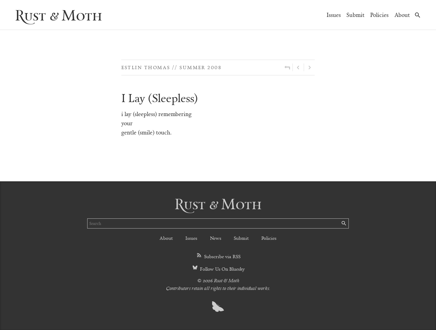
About (402, 15)
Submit (355, 15)
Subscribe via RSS (222, 256)
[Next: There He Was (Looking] (309, 67)
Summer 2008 (200, 67)
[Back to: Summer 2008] (287, 67)
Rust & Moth (58, 14)
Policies (379, 15)
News (215, 237)
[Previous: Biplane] (298, 67)
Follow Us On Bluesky (222, 268)
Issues (334, 15)
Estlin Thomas (145, 67)
